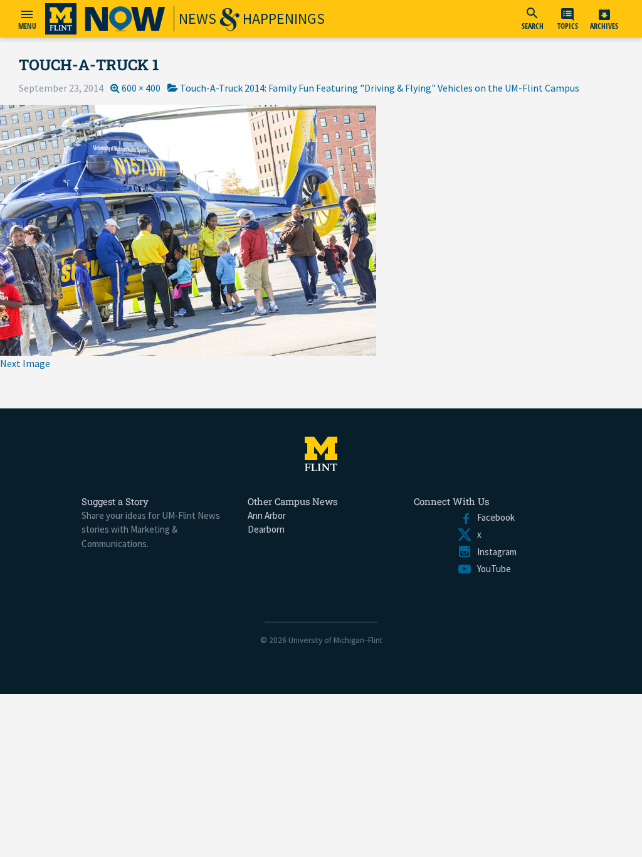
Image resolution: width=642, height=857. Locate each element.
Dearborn (266, 529)
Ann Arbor (267, 515)
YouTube (491, 569)
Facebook (493, 517)
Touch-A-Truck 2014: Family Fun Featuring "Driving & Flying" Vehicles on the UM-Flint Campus (379, 88)
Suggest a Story (115, 501)
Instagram (494, 552)
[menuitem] (532, 19)
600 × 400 (141, 88)
